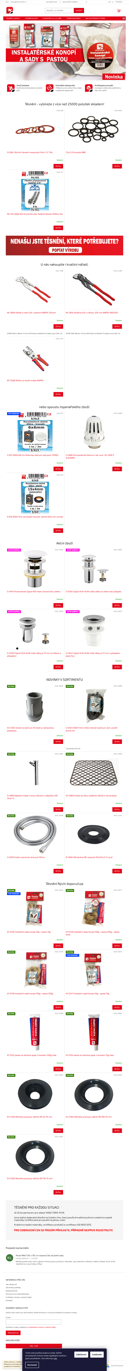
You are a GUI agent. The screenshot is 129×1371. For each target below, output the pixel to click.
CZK (108, 2)
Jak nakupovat (51, 2)
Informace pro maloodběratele (16, 1294)
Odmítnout (80, 1354)
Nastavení (31, 1365)
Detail (57, 166)
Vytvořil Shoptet (116, 1366)
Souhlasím (96, 1354)
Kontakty (8, 1300)
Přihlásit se (12, 1333)
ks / (33, 1346)
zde (54, 1358)
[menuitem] (11, 18)
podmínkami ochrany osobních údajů (41, 1327)
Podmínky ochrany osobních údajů (17, 1297)
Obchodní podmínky (69, 2)
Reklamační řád (10, 1291)
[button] (14, 52)
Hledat (78, 10)
